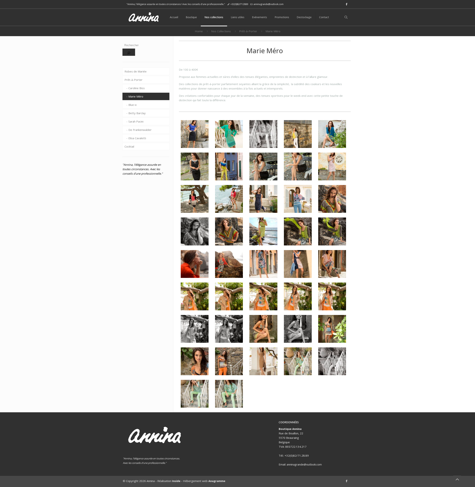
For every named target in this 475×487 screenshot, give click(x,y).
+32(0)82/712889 (239, 4)
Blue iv (132, 105)
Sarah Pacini (135, 121)
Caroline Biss (136, 88)
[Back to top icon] (457, 479)
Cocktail (129, 146)
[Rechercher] (128, 52)
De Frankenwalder (140, 130)
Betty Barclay (137, 113)
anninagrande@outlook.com (268, 4)
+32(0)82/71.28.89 (297, 455)
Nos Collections (221, 31)
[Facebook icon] (346, 4)
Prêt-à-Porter (248, 31)
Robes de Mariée (136, 71)
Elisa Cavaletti (137, 138)
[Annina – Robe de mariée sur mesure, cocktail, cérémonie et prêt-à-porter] (143, 17)
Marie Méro (135, 96)
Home (199, 31)
